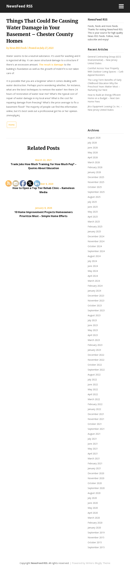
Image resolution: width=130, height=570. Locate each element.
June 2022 (93, 384)
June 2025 (93, 206)
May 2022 (93, 389)
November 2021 (96, 418)
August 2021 (94, 433)
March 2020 (94, 517)
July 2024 (92, 261)
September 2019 (96, 532)
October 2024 (95, 246)
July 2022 (92, 379)
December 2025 (96, 177)
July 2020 (92, 497)
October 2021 (95, 423)
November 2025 (96, 182)
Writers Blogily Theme (98, 563)
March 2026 (94, 162)
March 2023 (94, 340)
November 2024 (96, 241)
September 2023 (96, 310)
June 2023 (93, 325)
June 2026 (93, 147)
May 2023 (93, 330)
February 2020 (95, 522)
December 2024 (96, 236)
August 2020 (94, 493)
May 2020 (93, 507)
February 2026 (95, 167)
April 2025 (93, 216)
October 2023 (95, 305)
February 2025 (95, 226)
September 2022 (96, 369)
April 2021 (93, 453)
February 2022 (95, 404)
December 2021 (96, 414)
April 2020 (93, 512)
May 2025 (93, 211)
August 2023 (94, 315)
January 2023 (94, 349)
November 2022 (96, 359)
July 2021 (92, 438)
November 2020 (96, 478)
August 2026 (94, 137)
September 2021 (96, 428)
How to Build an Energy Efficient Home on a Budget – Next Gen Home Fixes (104, 98)
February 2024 (95, 285)
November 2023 (96, 300)
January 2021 (94, 468)
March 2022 (94, 399)
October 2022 (95, 364)
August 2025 (94, 196)
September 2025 (96, 191)
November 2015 (96, 537)
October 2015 (95, 542)
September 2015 (96, 547)
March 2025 (94, 221)
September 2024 (96, 251)
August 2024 (94, 256)
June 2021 (93, 443)
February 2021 (95, 463)
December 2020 (96, 473)
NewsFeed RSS (19, 6)
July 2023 (92, 320)
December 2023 (96, 295)
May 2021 (93, 448)
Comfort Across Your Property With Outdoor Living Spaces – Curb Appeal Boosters (105, 71)
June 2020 (93, 502)
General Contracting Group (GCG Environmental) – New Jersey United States (104, 60)
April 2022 (93, 394)
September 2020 (96, 488)
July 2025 (92, 201)
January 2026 (94, 172)
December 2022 (96, 354)
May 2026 (93, 152)
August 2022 (94, 374)
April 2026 (93, 157)
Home (12, 124)
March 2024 (94, 280)
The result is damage (51, 64)
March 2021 (94, 458)
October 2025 (95, 187)
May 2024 (93, 270)
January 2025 (94, 231)
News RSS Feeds (18, 48)
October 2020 (95, 483)
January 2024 (94, 290)
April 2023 (93, 335)
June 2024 (93, 265)
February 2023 (95, 344)
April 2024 (93, 275)
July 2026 (92, 142)
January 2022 (94, 409)
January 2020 (94, 527)
